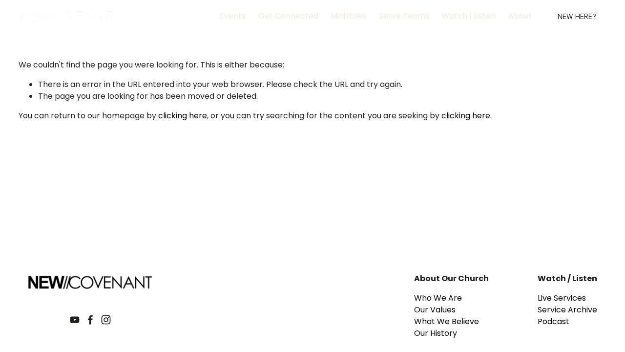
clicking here (182, 115)
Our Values (435, 309)
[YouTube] (75, 320)
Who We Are (438, 298)
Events (233, 16)
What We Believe (446, 321)
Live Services (562, 298)
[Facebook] (90, 320)
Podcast (553, 321)
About (520, 16)
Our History (435, 333)
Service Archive (567, 309)
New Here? (577, 16)
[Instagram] (106, 320)
